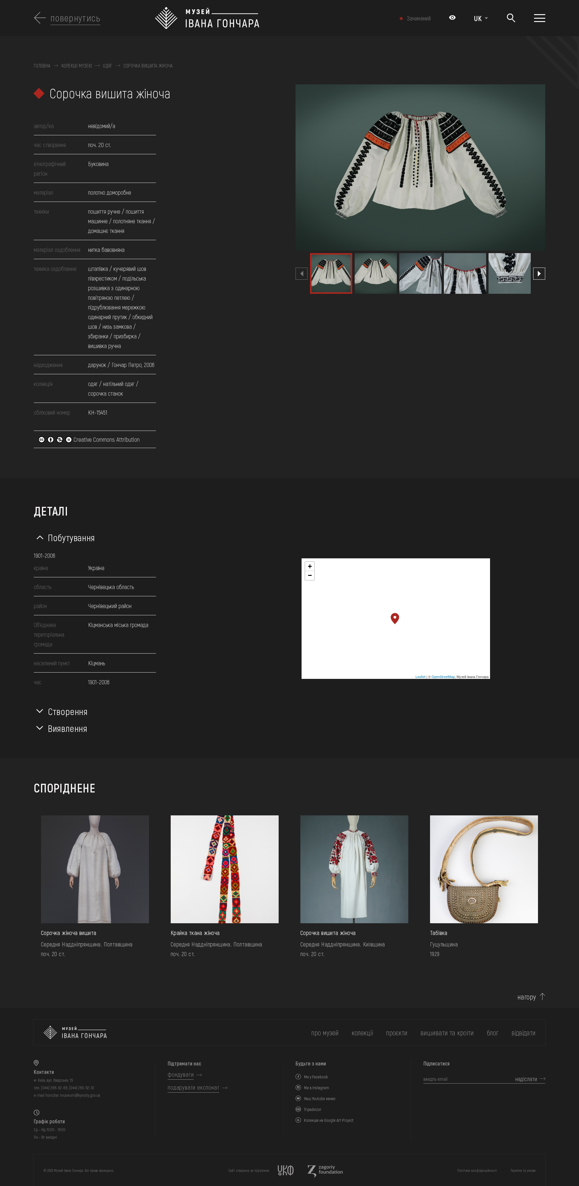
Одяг (107, 65)
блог (492, 1032)
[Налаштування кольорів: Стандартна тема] (452, 18)
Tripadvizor (312, 1109)
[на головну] (75, 1032)
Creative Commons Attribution (106, 439)
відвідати (523, 1032)
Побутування (71, 537)
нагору (526, 996)
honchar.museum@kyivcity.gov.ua (73, 1095)
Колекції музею (77, 65)
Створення (68, 711)
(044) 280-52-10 (81, 1087)
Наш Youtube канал (319, 1098)
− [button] (310, 575)
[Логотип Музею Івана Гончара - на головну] (251, 18)
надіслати (526, 1078)
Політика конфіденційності (477, 1170)
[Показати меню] (539, 18)
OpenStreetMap (443, 676)
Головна (42, 65)
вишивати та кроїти (447, 1032)
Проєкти (396, 1032)
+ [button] (310, 566)
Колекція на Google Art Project (328, 1120)
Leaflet (421, 676)
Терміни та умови (523, 1170)
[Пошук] (511, 18)
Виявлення (67, 728)
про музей (325, 1032)
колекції (362, 1032)
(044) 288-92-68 (54, 1087)
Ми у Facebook (316, 1076)
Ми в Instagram (316, 1087)
